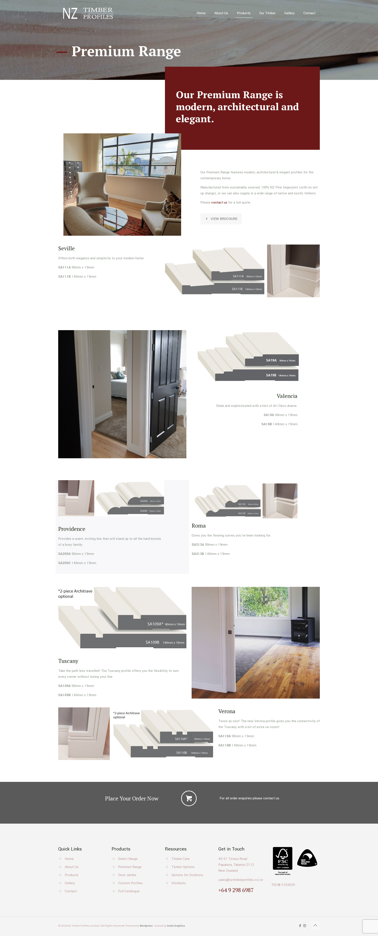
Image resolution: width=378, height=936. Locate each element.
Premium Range (130, 867)
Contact (71, 891)
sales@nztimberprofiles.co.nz (240, 879)
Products (71, 875)
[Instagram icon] (304, 926)
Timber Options (183, 867)
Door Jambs (127, 875)
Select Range (128, 858)
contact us (219, 202)
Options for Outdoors (187, 875)
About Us (72, 867)
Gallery (70, 883)
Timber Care (181, 858)
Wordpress (146, 926)
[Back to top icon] (315, 925)
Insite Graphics (176, 926)
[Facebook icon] (300, 926)
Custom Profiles (130, 883)
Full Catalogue (129, 891)
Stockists (179, 883)
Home (69, 858)
